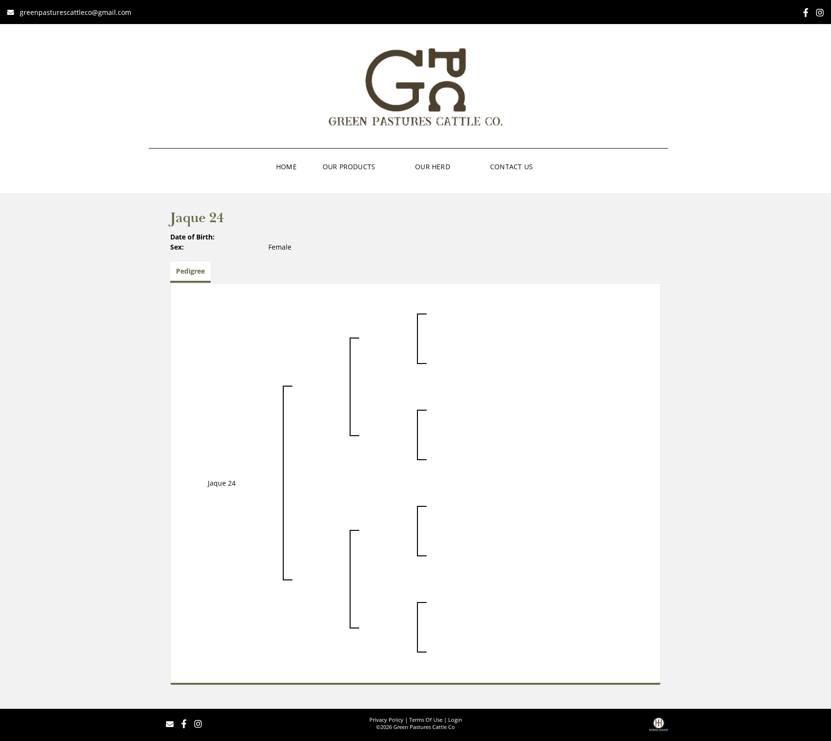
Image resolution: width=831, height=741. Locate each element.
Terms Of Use (425, 719)
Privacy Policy (386, 719)
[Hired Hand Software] (658, 728)
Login (455, 719)
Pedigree (190, 271)
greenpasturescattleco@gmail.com (75, 12)
